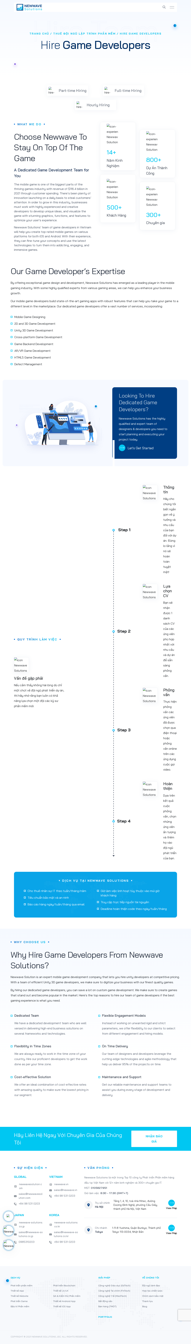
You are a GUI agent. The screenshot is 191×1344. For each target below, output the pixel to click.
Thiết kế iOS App (62, 1306)
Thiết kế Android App (64, 1301)
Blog (144, 1306)
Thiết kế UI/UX (60, 1290)
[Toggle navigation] (172, 7)
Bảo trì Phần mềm (20, 1306)
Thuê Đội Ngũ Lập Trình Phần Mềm (84, 33)
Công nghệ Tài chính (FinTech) (114, 1290)
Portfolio (105, 1316)
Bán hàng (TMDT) (107, 1306)
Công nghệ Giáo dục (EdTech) (114, 1285)
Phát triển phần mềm (21, 1285)
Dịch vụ (15, 1277)
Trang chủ (39, 33)
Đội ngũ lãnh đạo (151, 1285)
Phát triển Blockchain (64, 1285)
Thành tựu (147, 1301)
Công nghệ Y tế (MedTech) (112, 1296)
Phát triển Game (19, 1301)
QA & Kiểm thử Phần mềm (66, 1296)
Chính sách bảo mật (152, 1296)
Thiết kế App (17, 1290)
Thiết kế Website (19, 1296)
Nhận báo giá (154, 1138)
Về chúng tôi (150, 1277)
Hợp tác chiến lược (152, 1290)
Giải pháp (104, 1277)
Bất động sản (105, 1301)
